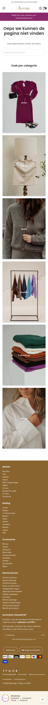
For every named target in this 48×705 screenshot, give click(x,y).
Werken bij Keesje (9, 600)
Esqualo (5, 477)
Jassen (5, 530)
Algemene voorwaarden (12, 591)
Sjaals (4, 566)
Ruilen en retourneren (11, 586)
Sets (4, 533)
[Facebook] (3, 671)
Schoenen (6, 549)
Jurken (5, 507)
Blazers (5, 516)
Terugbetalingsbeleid (9, 674)
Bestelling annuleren (10, 608)
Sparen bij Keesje (9, 580)
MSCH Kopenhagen (10, 482)
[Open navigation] (4, 8)
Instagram (26, 698)
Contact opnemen (9, 577)
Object (5, 485)
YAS (4, 474)
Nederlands (10, 650)
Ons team (6, 597)
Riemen (5, 544)
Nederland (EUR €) (32, 650)
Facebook (15, 698)
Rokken (5, 510)
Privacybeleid (22, 674)
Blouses (5, 527)
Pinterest (23, 700)
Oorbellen (6, 558)
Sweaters (6, 524)
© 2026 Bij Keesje (9, 683)
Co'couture (6, 496)
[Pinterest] (6, 671)
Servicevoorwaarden (10, 605)
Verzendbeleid (7, 679)
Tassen (5, 547)
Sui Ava (5, 488)
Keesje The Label (9, 491)
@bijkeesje (15, 696)
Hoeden (5, 560)
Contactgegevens (19, 679)
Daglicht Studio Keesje (11, 602)
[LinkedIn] (10, 671)
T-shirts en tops (8, 513)
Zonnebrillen (7, 563)
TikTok (13, 700)
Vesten (5, 521)
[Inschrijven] (42, 635)
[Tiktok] (16, 671)
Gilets (4, 519)
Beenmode (6, 552)
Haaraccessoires (9, 555)
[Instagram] (13, 671)
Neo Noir (6, 471)
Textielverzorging (9, 583)
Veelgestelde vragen (10, 589)
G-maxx (5, 493)
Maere (5, 480)
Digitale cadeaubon (10, 594)
